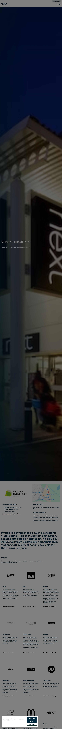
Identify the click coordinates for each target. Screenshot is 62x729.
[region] (20, 721)
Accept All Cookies (32, 718)
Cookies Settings (32, 724)
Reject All (31, 721)
